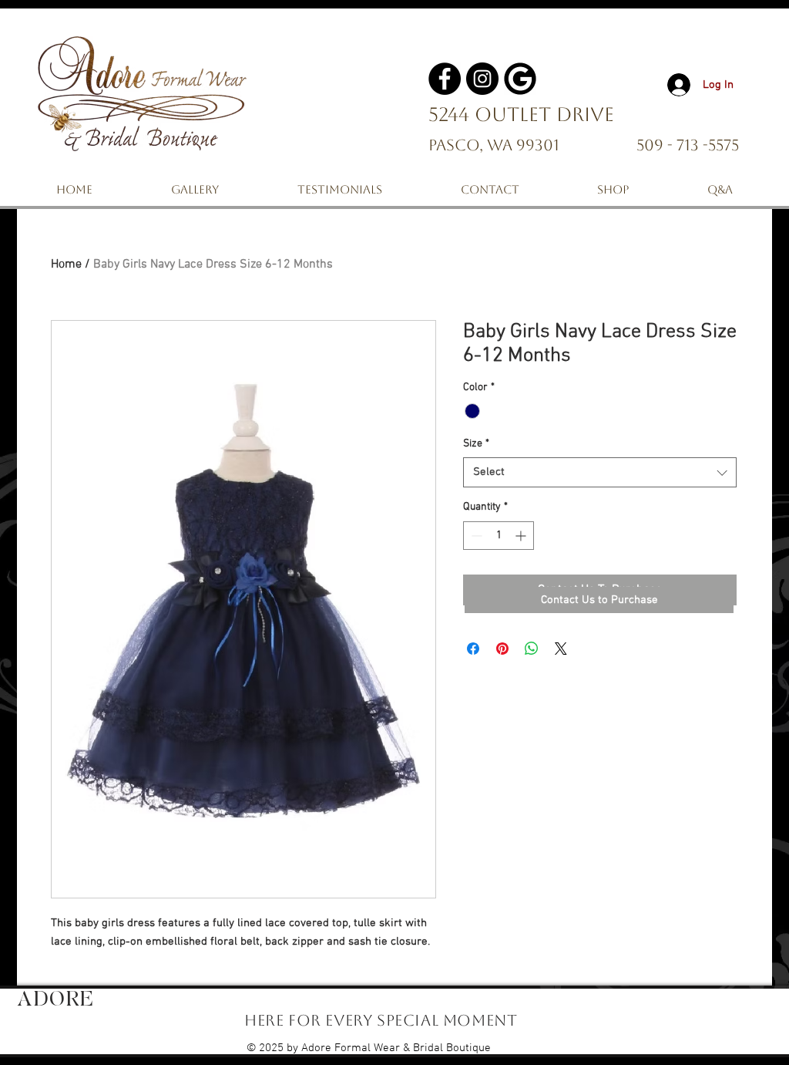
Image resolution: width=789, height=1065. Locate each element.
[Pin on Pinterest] (502, 648)
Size (476, 443)
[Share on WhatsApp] (531, 648)
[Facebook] (444, 78)
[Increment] (522, 535)
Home (66, 264)
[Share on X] (561, 648)
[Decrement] (475, 535)
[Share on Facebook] (473, 648)
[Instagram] (482, 78)
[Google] (520, 78)
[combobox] (600, 472)
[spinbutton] (498, 535)
